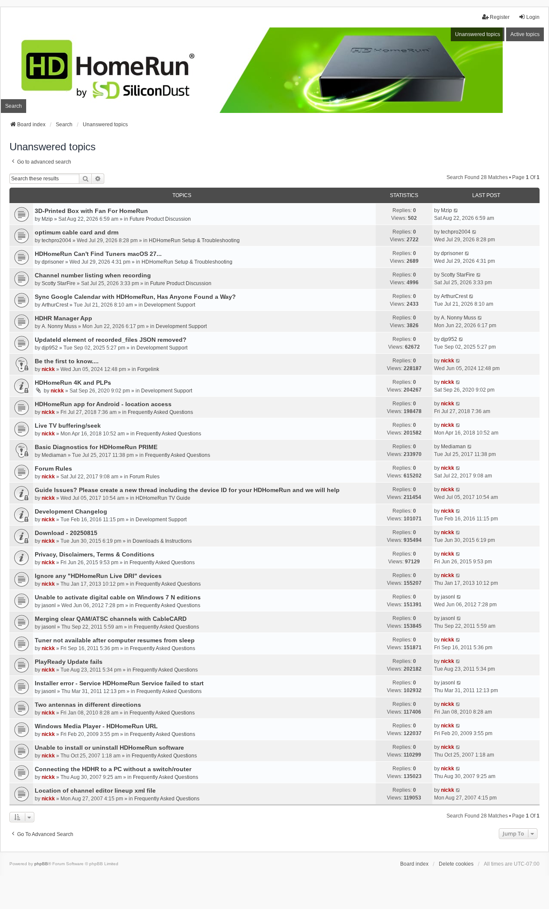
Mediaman (54, 455)
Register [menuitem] (500, 17)
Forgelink (148, 369)
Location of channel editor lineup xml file (95, 790)
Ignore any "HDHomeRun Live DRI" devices (98, 575)
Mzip (47, 219)
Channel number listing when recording (93, 275)
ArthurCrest (55, 305)
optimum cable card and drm (76, 232)
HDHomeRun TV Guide (163, 498)
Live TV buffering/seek (68, 425)
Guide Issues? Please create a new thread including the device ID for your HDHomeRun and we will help (187, 489)
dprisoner (53, 262)
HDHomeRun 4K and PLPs (73, 382)
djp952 (50, 348)
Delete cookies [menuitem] (456, 864)
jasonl (49, 605)
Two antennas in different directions (88, 704)
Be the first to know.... (67, 361)
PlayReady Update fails (69, 661)
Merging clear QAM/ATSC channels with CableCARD (111, 618)
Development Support (169, 305)
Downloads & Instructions (162, 541)
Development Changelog (71, 511)
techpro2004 (56, 240)
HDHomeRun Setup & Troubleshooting (194, 240)
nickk (48, 369)
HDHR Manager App (63, 318)
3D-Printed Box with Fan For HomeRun (91, 210)
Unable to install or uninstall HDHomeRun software (109, 747)
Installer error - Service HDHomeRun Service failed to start (119, 683)
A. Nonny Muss (59, 326)
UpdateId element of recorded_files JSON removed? (111, 339)
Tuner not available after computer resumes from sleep (115, 640)
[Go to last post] (456, 210)
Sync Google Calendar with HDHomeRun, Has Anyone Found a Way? (135, 296)
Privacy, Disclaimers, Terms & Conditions (94, 554)
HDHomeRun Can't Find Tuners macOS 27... (98, 253)
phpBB (41, 863)
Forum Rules (53, 468)
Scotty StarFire (58, 283)
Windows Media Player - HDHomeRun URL (96, 726)
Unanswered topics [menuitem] (477, 34)
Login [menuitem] (533, 17)
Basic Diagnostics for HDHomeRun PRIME (96, 447)
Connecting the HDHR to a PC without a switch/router (113, 769)
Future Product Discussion (160, 219)
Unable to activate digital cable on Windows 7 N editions (118, 597)
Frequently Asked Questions (160, 412)
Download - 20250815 (66, 532)
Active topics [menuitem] (525, 34)
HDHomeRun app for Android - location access (103, 404)
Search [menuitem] (13, 106)
